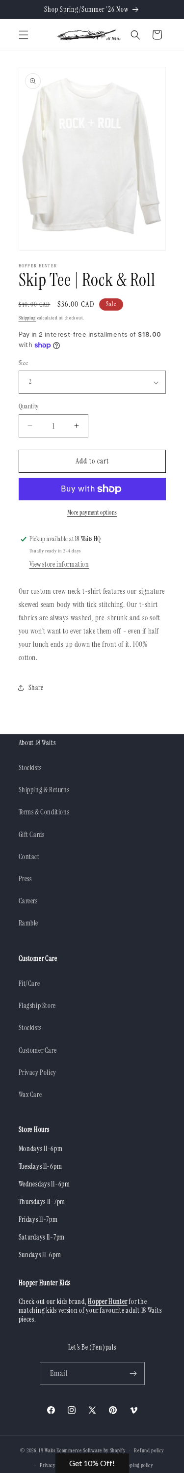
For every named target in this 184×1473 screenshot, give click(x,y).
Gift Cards (32, 834)
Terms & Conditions (44, 812)
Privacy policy (54, 1465)
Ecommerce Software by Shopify (90, 1449)
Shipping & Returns (44, 789)
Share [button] (36, 687)
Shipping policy (137, 1465)
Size (23, 363)
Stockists (30, 767)
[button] (23, 35)
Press (25, 878)
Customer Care (38, 1050)
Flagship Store (37, 1005)
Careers (28, 900)
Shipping (27, 318)
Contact (29, 856)
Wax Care (30, 1094)
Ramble (29, 923)
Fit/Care (29, 983)
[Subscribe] (133, 1373)
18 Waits (47, 1449)
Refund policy (148, 1450)
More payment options (92, 513)
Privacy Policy (37, 1072)
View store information (59, 564)
